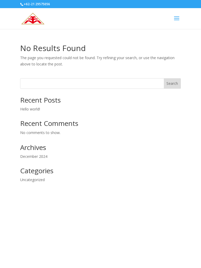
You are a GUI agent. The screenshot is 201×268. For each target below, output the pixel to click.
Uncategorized (32, 179)
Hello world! (30, 109)
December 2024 (33, 156)
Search (172, 83)
